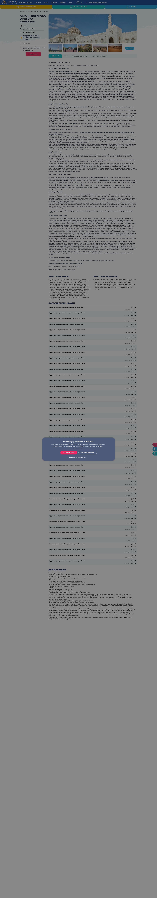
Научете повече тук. (78, 448)
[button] (78, 457)
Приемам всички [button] (68, 452)
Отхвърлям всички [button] (87, 452)
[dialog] (78, 449)
